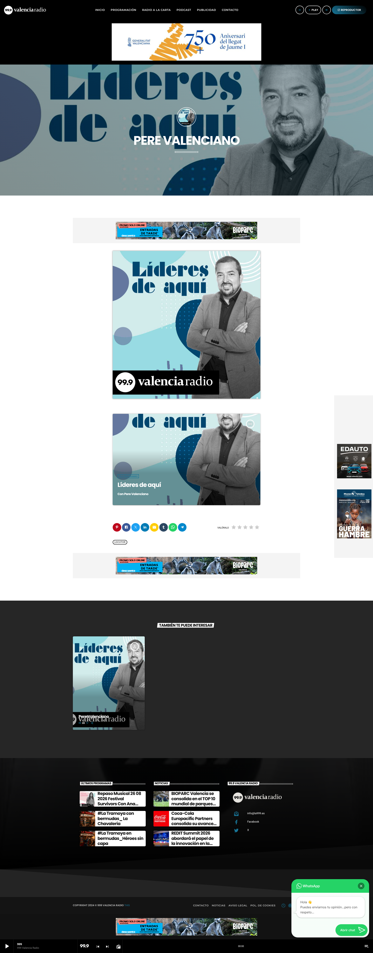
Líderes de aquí (139, 484)
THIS (127, 905)
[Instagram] (290, 906)
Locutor (119, 542)
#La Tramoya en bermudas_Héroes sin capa (120, 838)
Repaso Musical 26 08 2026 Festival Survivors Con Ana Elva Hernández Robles (119, 804)
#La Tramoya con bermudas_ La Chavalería (116, 818)
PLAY (313, 10)
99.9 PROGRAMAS (128, 476)
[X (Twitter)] (283, 906)
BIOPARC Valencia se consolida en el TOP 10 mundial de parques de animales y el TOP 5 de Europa (193, 804)
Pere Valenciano (94, 716)
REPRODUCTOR (349, 10)
